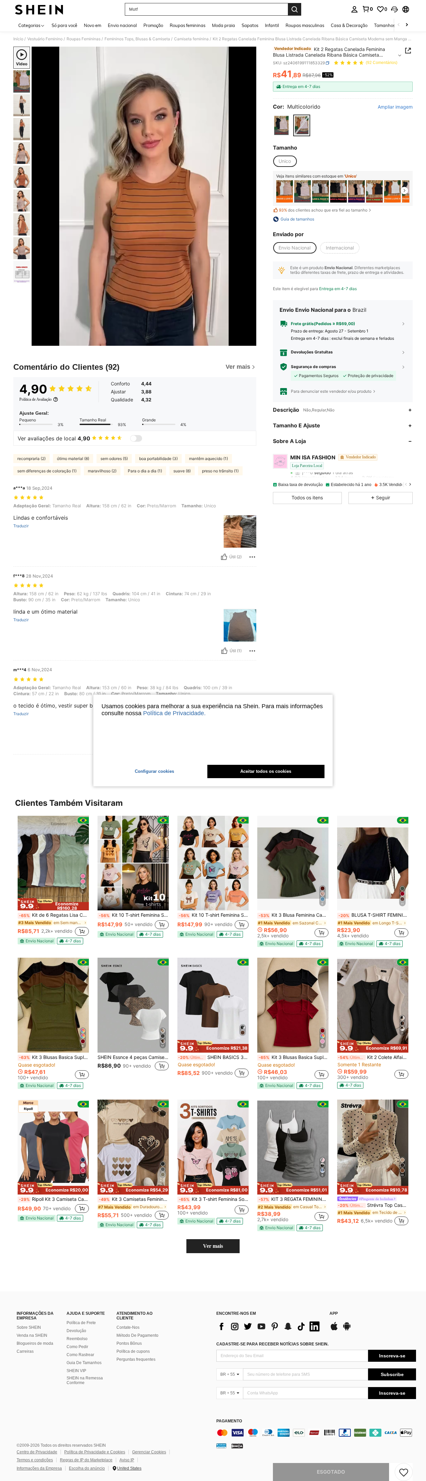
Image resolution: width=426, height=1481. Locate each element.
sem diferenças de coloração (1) (47, 470)
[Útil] (224, 557)
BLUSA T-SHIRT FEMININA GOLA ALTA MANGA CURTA (373, 915)
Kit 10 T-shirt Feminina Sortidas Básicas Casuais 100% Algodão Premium (134, 915)
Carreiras (25, 1351)
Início (18, 39)
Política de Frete (81, 1322)
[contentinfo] (316, 1433)
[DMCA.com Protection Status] (237, 1445)
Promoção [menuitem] (153, 25)
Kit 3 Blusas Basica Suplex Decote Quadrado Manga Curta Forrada (54, 1057)
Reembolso (77, 1338)
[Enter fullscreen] (249, 340)
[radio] (281, 125)
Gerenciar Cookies (149, 1452)
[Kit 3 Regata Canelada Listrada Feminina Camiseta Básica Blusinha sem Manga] (284, 191)
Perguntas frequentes (135, 1359)
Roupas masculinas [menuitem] (305, 25)
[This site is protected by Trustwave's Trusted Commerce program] (221, 1445)
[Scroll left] (398, 25)
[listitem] (284, 191)
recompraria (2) (31, 458)
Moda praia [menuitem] (223, 25)
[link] (367, 9)
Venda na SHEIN (32, 1335)
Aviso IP (126, 1460)
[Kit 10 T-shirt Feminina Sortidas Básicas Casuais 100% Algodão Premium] (133, 863)
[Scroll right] (406, 25)
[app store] (334, 1329)
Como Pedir (77, 1346)
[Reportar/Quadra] (252, 557)
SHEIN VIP (76, 1370)
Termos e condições (35, 1460)
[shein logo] (39, 9)
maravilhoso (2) (102, 470)
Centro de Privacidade (37, 1452)
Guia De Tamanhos (84, 1362)
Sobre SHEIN (29, 1327)
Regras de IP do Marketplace (86, 1460)
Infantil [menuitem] (272, 25)
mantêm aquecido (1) (208, 458)
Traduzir (21, 526)
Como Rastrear (80, 1354)
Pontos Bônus (129, 1343)
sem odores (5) (114, 458)
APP (333, 1313)
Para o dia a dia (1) (145, 470)
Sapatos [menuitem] (250, 25)
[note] (53, 904)
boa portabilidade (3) (158, 458)
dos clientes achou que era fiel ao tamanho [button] (323, 210)
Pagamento (229, 1421)
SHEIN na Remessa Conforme (85, 1380)
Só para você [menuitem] (64, 25)
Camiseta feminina (191, 39)
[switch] (136, 438)
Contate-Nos (127, 1327)
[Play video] (144, 196)
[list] (269, 1326)
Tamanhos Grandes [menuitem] (393, 25)
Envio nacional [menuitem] (122, 25)
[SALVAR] (404, 1472)
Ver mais (213, 1246)
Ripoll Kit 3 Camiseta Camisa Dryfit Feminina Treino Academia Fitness (54, 1199)
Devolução (76, 1330)
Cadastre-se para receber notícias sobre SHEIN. (272, 1344)
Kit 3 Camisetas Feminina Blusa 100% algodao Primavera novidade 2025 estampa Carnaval (134, 1199)
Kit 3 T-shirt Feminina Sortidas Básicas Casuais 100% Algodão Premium (214, 1199)
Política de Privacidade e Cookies (94, 1452)
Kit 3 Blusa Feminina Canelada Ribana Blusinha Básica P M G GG (293, 915)
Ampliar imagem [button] (395, 107)
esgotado (331, 1472)
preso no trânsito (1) (220, 470)
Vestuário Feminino (45, 39)
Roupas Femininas (84, 39)
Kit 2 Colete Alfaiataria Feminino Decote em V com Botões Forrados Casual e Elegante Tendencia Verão (373, 1057)
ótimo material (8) (73, 458)
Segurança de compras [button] (313, 366)
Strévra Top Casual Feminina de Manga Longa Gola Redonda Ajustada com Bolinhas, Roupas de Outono (373, 1205)
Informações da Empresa (39, 1468)
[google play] (346, 1329)
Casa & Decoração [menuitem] (349, 25)
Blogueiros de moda (35, 1343)
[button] (394, 9)
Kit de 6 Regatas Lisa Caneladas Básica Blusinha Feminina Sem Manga (54, 915)
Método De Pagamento (137, 1335)
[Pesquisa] (294, 9)
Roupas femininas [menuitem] (187, 25)
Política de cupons (133, 1351)
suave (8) (182, 470)
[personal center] (354, 9)
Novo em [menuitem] (92, 25)
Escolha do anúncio (87, 1468)
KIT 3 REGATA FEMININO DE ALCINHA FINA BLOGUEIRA (293, 1199)
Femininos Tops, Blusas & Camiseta (137, 39)
